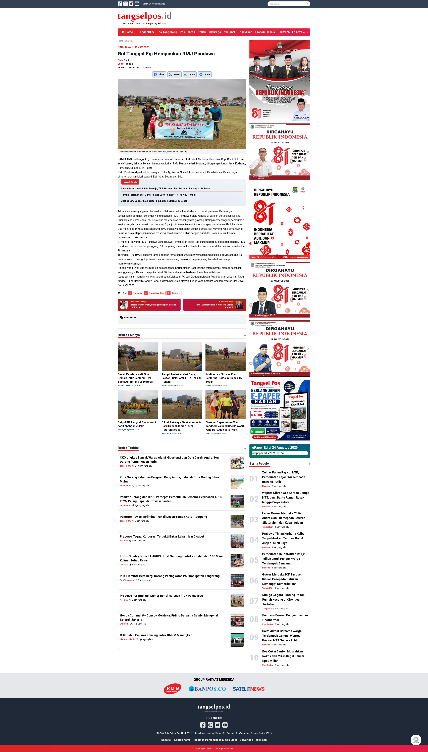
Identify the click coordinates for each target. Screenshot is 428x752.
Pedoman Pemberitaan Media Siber (214, 739)
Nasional (229, 32)
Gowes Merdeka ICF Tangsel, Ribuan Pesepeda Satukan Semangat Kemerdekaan (282, 579)
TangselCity (146, 32)
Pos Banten (187, 32)
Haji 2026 (284, 32)
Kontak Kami (182, 739)
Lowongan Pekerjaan (253, 739)
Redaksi (166, 739)
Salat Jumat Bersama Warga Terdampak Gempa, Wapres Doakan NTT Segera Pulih (282, 635)
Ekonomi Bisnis (265, 32)
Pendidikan (245, 32)
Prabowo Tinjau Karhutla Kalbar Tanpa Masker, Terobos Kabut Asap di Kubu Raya (284, 538)
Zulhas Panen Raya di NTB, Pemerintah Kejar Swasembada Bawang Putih (283, 477)
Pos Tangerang (167, 32)
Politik (202, 32)
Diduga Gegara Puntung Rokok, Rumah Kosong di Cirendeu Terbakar (283, 599)
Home (129, 32)
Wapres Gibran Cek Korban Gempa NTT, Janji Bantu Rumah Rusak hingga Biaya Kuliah (285, 497)
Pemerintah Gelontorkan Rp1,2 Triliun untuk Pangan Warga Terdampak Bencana (283, 558)
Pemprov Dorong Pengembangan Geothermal (285, 617)
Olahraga (215, 32)
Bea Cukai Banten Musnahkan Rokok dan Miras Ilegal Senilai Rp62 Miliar (283, 656)
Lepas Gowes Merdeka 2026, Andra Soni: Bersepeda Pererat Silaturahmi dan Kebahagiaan (283, 517)
